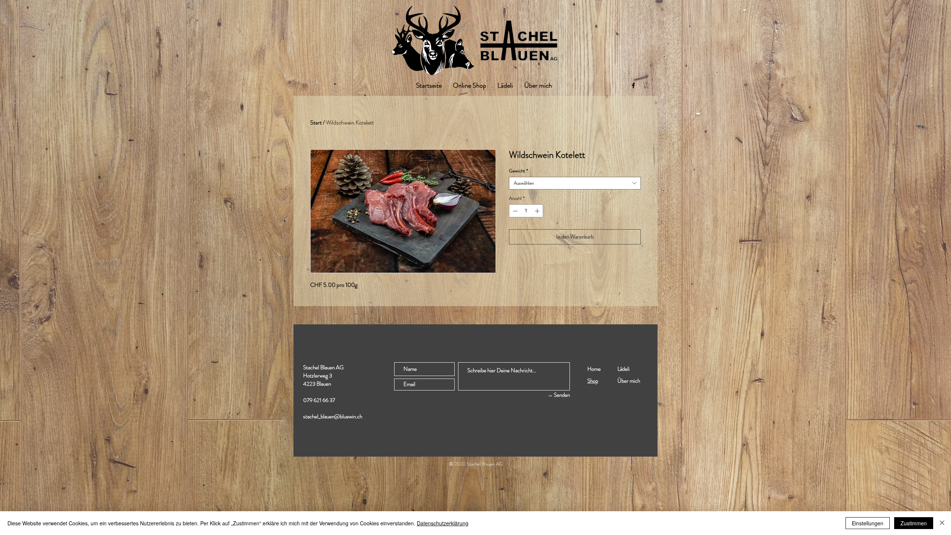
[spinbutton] (526, 211)
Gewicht (518, 171)
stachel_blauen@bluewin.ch (332, 416)
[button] (646, 85)
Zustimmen (913, 523)
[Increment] (537, 211)
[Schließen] (942, 523)
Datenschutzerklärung (442, 523)
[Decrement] (514, 211)
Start (316, 122)
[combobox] (575, 183)
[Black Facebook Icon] (633, 85)
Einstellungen (867, 523)
